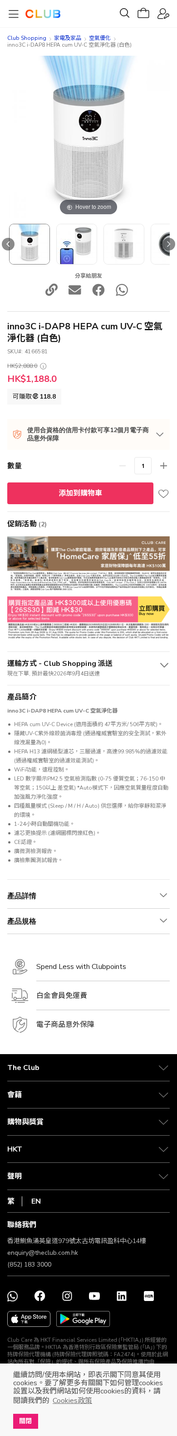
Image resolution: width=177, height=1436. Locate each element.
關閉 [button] (25, 1421)
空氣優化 (100, 38)
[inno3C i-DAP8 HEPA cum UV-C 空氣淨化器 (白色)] (29, 244)
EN (36, 1201)
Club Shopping (26, 38)
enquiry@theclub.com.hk (42, 1252)
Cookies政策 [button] (72, 1401)
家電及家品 (67, 38)
